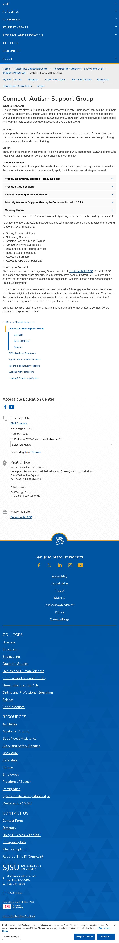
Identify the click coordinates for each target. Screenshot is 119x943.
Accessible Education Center (32, 68)
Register (33, 79)
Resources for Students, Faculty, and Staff (78, 68)
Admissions (11, 19)
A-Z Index (10, 724)
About (8, 59)
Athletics (10, 43)
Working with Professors (21, 372)
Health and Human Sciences (23, 671)
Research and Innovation (23, 35)
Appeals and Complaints (17, 86)
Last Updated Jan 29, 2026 (19, 916)
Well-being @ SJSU (17, 803)
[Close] (114, 925)
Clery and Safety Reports (21, 746)
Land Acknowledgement (59, 605)
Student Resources (14, 72)
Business (9, 642)
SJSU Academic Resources (22, 353)
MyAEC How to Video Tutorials (25, 359)
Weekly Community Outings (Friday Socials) (32, 179)
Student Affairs (15, 27)
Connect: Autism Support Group (26, 328)
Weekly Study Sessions (19, 186)
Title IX (59, 591)
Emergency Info (14, 842)
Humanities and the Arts (21, 685)
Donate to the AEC (21, 517)
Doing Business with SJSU (22, 835)
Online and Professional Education (28, 692)
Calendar (18, 334)
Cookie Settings (59, 619)
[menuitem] (13, 79)
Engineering (11, 656)
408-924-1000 (16, 884)
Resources (103, 79)
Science (8, 699)
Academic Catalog (16, 731)
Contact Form (13, 820)
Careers (8, 767)
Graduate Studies (15, 663)
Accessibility (59, 576)
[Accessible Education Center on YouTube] (11, 407)
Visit (6, 4)
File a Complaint (15, 849)
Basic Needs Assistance (19, 738)
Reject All (105, 936)
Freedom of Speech (17, 781)
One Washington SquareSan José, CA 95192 (21, 878)
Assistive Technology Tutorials (24, 365)
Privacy (59, 612)
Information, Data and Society (24, 678)
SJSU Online (11, 51)
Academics (11, 12)
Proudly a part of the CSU (18, 902)
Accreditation (59, 583)
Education (10, 649)
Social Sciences (14, 707)
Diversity (59, 598)
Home (6, 68)
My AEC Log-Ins (12, 79)
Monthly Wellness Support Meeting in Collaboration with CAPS (44, 202)
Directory (9, 827)
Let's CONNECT (22, 341)
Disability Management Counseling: (27, 194)
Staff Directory (18, 423)
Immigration (11, 789)
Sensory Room (14, 210)
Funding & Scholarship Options (24, 378)
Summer (18, 347)
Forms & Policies (82, 79)
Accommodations (55, 79)
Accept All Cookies (84, 936)
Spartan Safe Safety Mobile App (26, 796)
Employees (11, 774)
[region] (59, 932)
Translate (35, 452)
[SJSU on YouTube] (80, 565)
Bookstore (10, 753)
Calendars (10, 760)
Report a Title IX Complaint (23, 856)
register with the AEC (81, 271)
